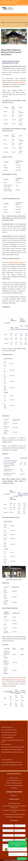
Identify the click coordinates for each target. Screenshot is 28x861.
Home (2, 22)
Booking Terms (14, 795)
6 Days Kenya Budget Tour (7, 727)
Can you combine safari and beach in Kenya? (11, 762)
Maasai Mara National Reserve (15, 262)
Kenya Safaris (14, 788)
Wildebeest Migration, (19, 82)
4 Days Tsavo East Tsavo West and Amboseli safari (12, 747)
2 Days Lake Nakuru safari (14, 803)
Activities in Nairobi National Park (14, 780)
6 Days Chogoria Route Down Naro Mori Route (11, 749)
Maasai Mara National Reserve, (17, 679)
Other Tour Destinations (22, 4)
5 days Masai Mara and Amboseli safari (14, 817)
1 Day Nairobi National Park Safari (8, 734)
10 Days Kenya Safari (6, 744)
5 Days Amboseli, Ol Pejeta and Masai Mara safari (12, 752)
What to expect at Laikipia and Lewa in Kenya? (12, 764)
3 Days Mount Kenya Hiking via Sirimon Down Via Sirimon (12, 740)
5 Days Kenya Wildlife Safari (7, 737)
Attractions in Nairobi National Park (14, 783)
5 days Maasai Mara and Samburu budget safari (14, 814)
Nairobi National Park (14, 778)
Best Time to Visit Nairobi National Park (14, 785)
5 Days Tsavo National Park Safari (8, 729)
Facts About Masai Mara (6, 759)
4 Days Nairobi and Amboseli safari (9, 732)
